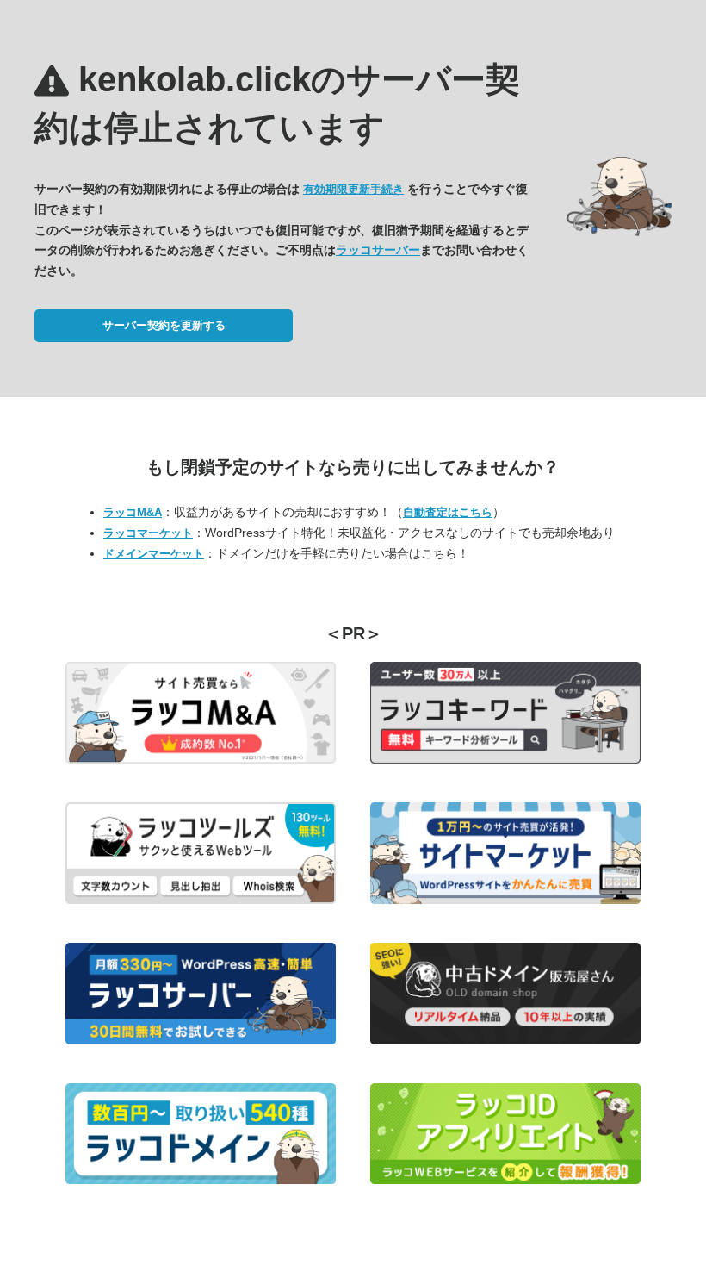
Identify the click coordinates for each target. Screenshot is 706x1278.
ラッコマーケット (148, 533)
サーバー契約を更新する (164, 325)
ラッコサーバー (378, 250)
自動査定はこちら (447, 512)
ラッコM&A (132, 512)
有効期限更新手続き (353, 189)
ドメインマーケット (153, 553)
